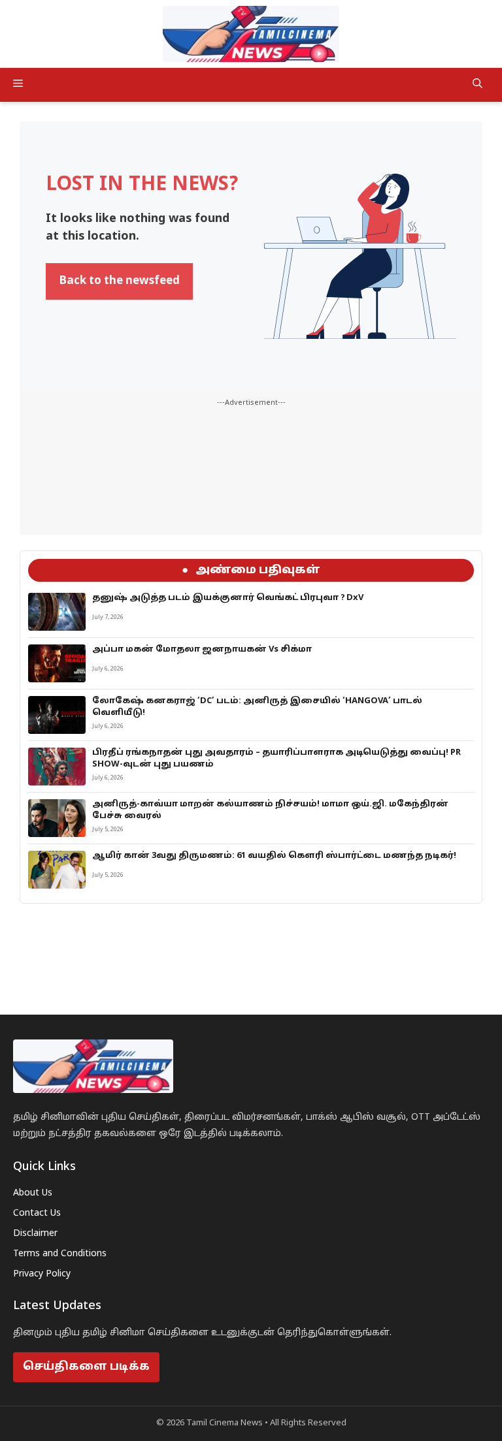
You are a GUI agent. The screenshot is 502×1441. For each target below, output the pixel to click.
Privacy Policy (42, 1274)
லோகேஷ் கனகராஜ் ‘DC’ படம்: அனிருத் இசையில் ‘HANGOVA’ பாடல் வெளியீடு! (257, 707)
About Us (32, 1193)
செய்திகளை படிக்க (86, 1367)
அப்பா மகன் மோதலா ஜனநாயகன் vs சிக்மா (202, 649)
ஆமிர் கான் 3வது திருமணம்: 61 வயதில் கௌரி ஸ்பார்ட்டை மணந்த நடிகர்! (274, 856)
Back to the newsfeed (119, 281)
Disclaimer (35, 1233)
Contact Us (37, 1213)
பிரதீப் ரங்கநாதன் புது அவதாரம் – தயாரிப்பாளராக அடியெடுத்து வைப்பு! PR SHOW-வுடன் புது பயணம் (276, 759)
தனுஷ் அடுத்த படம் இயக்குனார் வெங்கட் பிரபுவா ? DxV (227, 598)
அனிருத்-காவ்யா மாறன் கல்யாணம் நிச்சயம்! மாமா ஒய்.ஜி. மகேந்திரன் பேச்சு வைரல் (270, 810)
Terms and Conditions (60, 1253)
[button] (477, 85)
